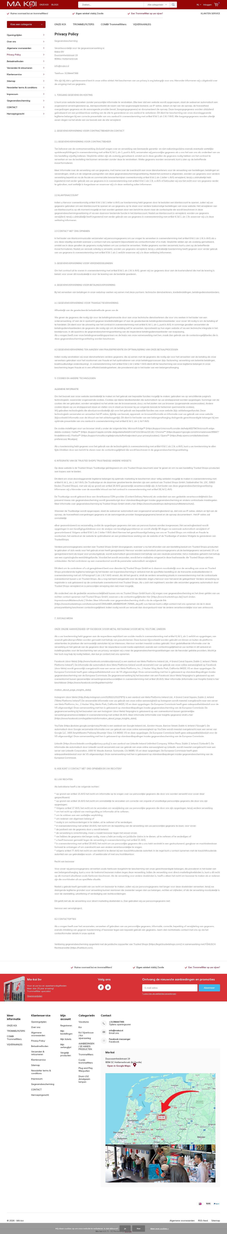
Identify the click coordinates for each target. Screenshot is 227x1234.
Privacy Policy (14, 54)
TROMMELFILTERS (83, 24)
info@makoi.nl (116, 1030)
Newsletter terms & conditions (22, 87)
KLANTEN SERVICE (210, 13)
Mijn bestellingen (66, 1032)
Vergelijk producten (65, 1054)
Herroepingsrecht (15, 113)
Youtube (108, 987)
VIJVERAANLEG (142, 24)
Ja (125, 1228)
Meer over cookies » (159, 1228)
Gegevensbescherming (18, 100)
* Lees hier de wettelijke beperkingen (159, 993)
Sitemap (11, 81)
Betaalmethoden (15, 61)
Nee (138, 1228)
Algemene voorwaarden (19, 48)
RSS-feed (203, 1220)
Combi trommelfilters (86, 1061)
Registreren (66, 1025)
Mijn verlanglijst (65, 1046)
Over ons (11, 41)
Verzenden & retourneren (19, 68)
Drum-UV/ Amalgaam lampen (84, 1079)
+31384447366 (116, 1022)
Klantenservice (14, 74)
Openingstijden (14, 35)
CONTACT (12, 107)
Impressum (12, 94)
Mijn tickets (65, 1039)
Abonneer (209, 987)
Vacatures (84, 1021)
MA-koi (20, 1220)
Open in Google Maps (119, 1065)
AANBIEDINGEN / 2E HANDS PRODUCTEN (86, 1046)
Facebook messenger (119, 1039)
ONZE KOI (44, 4)
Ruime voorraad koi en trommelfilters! (29, 13)
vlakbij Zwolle (89, 13)
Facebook (101, 987)
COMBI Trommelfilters (113, 24)
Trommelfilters (86, 1054)
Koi (80, 1027)
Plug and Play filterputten (86, 1069)
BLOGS (54, 4)
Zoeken (173, 5)
